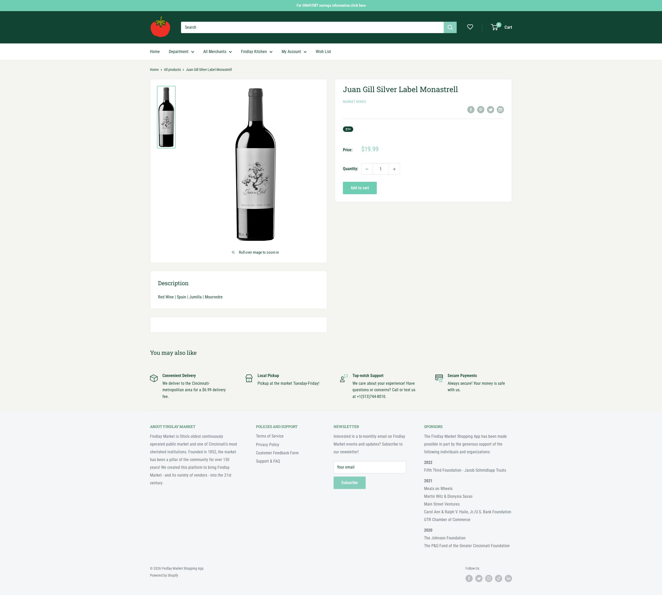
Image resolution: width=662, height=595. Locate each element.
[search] (312, 27)
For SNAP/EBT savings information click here (331, 5)
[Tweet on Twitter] (490, 109)
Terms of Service (270, 436)
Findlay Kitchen (254, 51)
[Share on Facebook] (471, 109)
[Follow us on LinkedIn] (508, 578)
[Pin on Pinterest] (480, 109)
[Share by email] (500, 109)
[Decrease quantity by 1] (367, 169)
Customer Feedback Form (277, 452)
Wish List (323, 51)
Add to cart (360, 188)
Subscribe (349, 482)
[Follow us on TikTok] (498, 578)
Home (155, 51)
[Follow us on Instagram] (488, 578)
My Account (291, 51)
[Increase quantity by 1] (394, 169)
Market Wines (354, 102)
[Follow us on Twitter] (479, 578)
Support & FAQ (268, 461)
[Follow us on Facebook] (469, 578)
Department (179, 51)
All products (172, 69)
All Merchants (214, 51)
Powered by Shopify (164, 575)
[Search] (450, 27)
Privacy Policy (267, 444)
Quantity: (350, 169)
